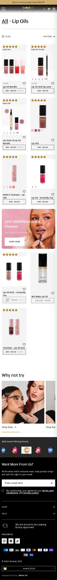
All (5, 21)
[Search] (44, 9)
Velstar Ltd (22, 575)
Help (4, 514)
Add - (15, 90)
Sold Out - (16, 300)
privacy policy (31, 492)
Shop (4, 507)
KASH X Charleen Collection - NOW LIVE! (28, 2)
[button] (24, 83)
